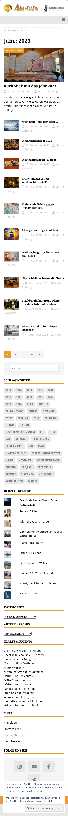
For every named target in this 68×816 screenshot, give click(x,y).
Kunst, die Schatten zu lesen (38, 583)
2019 (50, 390)
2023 (40, 397)
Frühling (51, 418)
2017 (29, 390)
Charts (33, 411)
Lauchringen (40, 439)
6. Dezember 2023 (36, 309)
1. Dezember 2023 (36, 334)
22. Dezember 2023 (37, 212)
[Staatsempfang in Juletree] (11, 163)
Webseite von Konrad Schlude (23, 701)
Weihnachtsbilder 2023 (37, 140)
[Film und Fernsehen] (11, 234)
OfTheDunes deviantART (19, 676)
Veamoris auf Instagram (19, 697)
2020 (8, 397)
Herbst (10, 425)
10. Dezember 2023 (37, 260)
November (25, 460)
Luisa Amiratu (14, 446)
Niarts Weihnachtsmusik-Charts (43, 278)
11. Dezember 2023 (37, 235)
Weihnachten (14, 481)
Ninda (9, 460)
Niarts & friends (16, 453)
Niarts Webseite (14, 667)
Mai (31, 446)
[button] (63, 19)
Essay (9, 418)
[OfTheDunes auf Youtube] (34, 766)
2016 (19, 390)
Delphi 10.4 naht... (31, 553)
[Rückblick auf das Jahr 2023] (34, 65)
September (44, 467)
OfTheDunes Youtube (17, 684)
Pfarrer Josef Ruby (31, 543)
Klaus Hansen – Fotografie (20, 659)
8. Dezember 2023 (36, 283)
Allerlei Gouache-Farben (35, 521)
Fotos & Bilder (28, 511)
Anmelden (10, 722)
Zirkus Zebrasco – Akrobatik (21, 705)
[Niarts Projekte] (11, 330)
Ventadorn (46, 474)
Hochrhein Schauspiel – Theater (24, 655)
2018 (40, 390)
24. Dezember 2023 (37, 186)
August (43, 404)
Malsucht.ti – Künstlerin (19, 663)
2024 (50, 397)
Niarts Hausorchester (46, 453)
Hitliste (24, 425)
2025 (8, 404)
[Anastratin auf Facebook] (49, 766)
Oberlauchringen (48, 460)
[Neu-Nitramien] (11, 304)
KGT (8, 439)
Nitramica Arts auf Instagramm (23, 672)
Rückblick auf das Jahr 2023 (30, 85)
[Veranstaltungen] (11, 208)
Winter (32, 481)
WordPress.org (13, 741)
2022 (29, 397)
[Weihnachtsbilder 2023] (11, 144)
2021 (19, 397)
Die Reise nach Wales (33, 563)
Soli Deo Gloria (29, 593)
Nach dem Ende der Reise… (40, 121)
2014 (8, 390)
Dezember (49, 411)
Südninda (27, 474)
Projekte (27, 467)
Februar (23, 418)
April (30, 404)
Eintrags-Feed (12, 729)
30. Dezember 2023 (37, 126)
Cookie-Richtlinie (44, 801)
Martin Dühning (48, 91)
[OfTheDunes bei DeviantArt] (34, 780)
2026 (19, 404)
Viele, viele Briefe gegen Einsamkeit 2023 (38, 206)
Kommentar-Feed (15, 735)
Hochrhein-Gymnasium (20, 432)
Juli (42, 432)
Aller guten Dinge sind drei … (41, 230)
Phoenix (11, 467)
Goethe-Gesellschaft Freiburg (22, 651)
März (41, 446)
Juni (52, 432)
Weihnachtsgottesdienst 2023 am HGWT (41, 254)
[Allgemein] (11, 182)
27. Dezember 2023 (37, 164)
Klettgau (21, 439)
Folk (36, 418)
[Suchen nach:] (34, 368)
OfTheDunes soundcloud (19, 680)
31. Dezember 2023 (19, 91)
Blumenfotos (14, 411)
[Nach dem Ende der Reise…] (11, 125)
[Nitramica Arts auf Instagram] (20, 766)
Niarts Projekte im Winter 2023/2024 (39, 328)
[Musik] (11, 282)
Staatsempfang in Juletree (39, 159)
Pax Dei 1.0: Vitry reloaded (36, 573)
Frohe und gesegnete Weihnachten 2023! (35, 180)
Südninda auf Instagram (19, 693)
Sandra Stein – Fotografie (19, 688)
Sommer (11, 474)
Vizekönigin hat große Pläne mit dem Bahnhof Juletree (41, 302)
